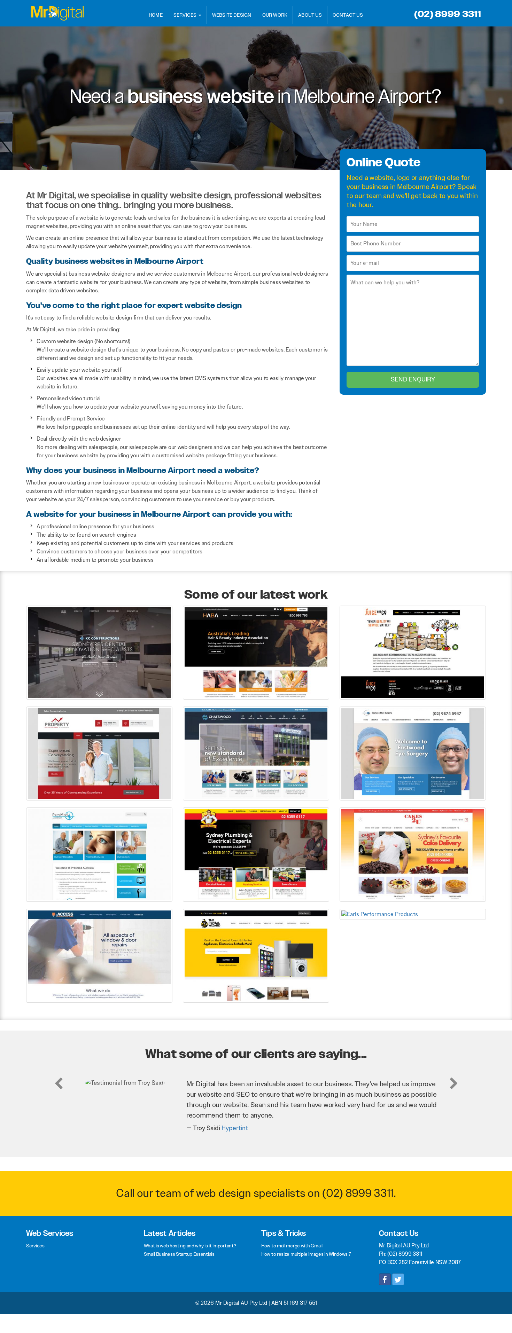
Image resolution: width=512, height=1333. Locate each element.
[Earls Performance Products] (413, 913)
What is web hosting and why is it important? (190, 1246)
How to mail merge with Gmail (292, 1246)
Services (185, 15)
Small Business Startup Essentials (179, 1254)
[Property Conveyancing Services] (99, 753)
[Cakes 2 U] (413, 854)
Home (156, 15)
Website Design (231, 15)
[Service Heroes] (256, 854)
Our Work (275, 15)
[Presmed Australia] (99, 854)
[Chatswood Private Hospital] (256, 753)
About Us (310, 15)
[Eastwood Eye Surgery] (413, 753)
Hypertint (235, 1128)
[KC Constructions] (99, 652)
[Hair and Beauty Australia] (256, 652)
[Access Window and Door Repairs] (99, 955)
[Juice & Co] (413, 652)
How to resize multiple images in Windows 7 (306, 1254)
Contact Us (348, 15)
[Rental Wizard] (256, 955)
